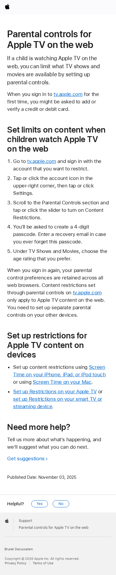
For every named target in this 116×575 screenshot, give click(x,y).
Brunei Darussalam (18, 549)
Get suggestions (25, 458)
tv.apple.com (68, 94)
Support (25, 521)
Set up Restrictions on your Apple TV (55, 391)
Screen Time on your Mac (62, 382)
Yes (40, 504)
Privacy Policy (15, 563)
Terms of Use (43, 563)
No (61, 504)
